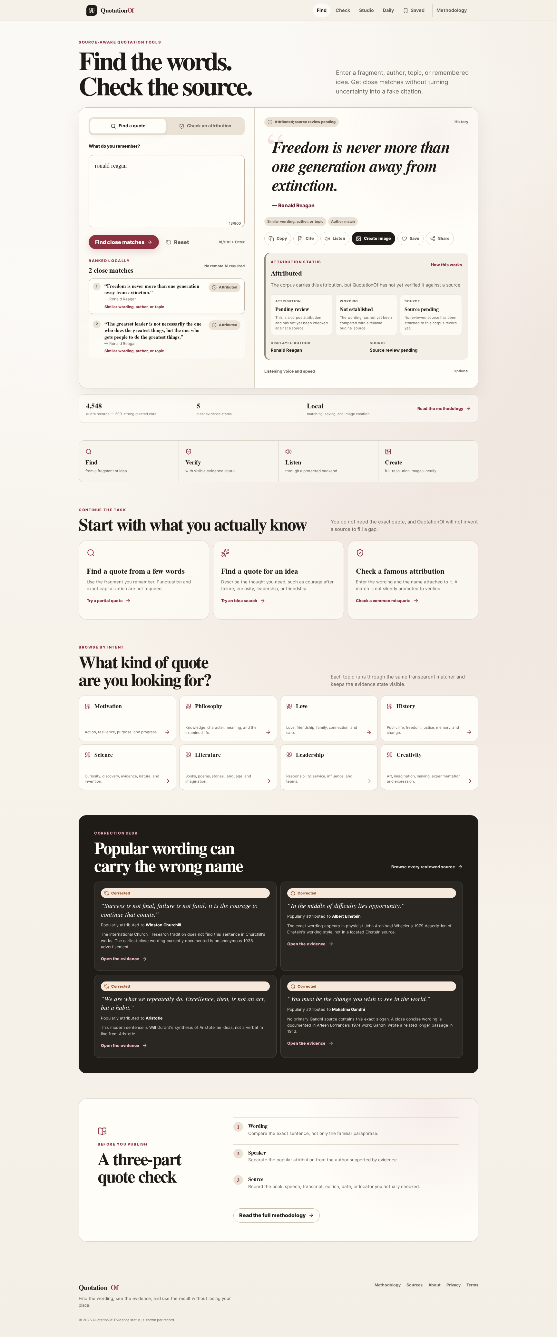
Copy (282, 238)
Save (414, 238)
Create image (377, 238)
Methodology (451, 10)
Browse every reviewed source (423, 866)
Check (343, 10)
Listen (339, 238)
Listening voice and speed (366, 371)
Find (322, 10)
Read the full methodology (272, 1215)
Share (444, 238)
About (434, 1285)
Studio (366, 10)
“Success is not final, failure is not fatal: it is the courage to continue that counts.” (179, 909)
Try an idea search (239, 600)
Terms (472, 1285)
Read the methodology (440, 408)
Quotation (98, 1287)
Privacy (453, 1285)
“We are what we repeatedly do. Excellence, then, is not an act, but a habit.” (183, 1002)
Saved (418, 10)
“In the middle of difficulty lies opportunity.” (346, 905)
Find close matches (119, 242)
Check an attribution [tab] (209, 125)
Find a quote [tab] (132, 125)
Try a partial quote (105, 600)
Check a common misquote (383, 600)
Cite (310, 238)
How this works (446, 264)
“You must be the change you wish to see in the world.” (358, 998)
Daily (388, 10)
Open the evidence (120, 958)
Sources (414, 1285)
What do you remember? (114, 146)
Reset (181, 242)
